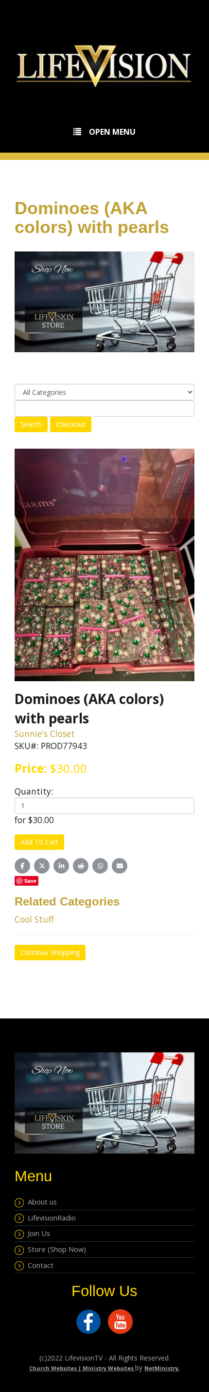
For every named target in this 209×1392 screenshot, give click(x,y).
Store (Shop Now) (55, 1249)
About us (40, 1201)
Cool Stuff (34, 919)
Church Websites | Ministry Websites (82, 1368)
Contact (38, 1265)
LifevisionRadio (50, 1217)
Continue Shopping (50, 952)
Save (30, 880)
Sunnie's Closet (45, 733)
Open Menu (112, 131)
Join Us (37, 1233)
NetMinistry (161, 1368)
